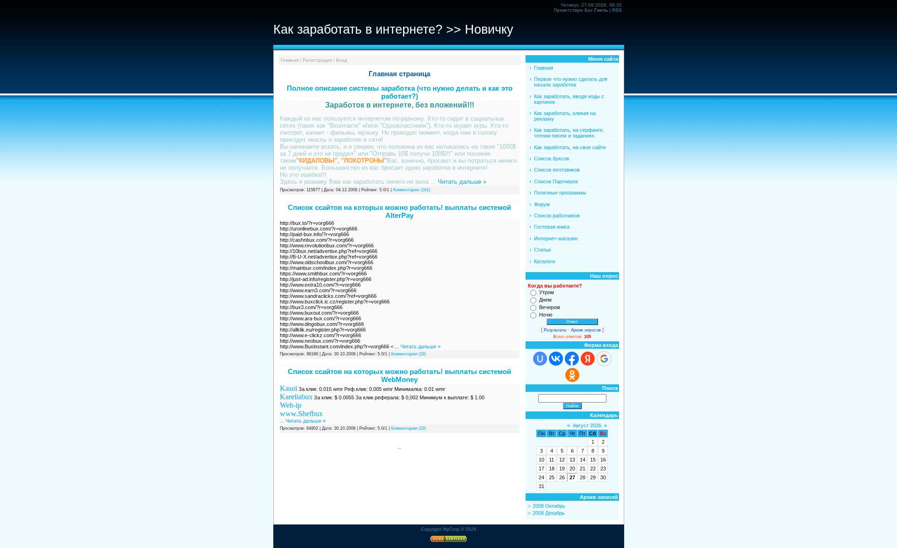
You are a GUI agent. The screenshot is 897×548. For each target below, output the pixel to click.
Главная (290, 60)
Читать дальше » (462, 181)
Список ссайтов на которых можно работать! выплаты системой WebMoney (399, 375)
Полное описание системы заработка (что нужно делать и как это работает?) (400, 92)
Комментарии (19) (408, 428)
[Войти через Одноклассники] (572, 375)
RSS (617, 10)
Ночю (545, 314)
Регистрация (317, 60)
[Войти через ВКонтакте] (556, 359)
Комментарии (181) (411, 189)
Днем (545, 300)
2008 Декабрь (549, 513)
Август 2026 (587, 425)
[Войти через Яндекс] (588, 359)
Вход (341, 60)
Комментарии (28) (408, 354)
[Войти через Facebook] (572, 359)
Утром (546, 292)
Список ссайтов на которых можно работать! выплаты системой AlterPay (399, 211)
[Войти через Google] (604, 358)
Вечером (549, 307)
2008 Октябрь (549, 506)
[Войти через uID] (540, 359)
